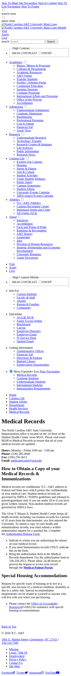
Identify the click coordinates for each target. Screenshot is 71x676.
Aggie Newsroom (27, 257)
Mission (14, 649)
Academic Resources (29, 72)
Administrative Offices (30, 351)
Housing (22, 165)
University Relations (29, 254)
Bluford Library (26, 361)
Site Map (14, 666)
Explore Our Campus (29, 161)
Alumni (21, 301)
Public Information (28, 151)
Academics (15, 62)
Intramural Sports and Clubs (33, 209)
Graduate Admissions (29, 113)
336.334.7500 (10, 642)
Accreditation (25, 103)
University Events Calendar (33, 192)
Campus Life (17, 158)
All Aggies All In (27, 213)
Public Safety (25, 182)
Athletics (14, 199)
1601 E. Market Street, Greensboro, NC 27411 (29, 639)
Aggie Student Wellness (31, 178)
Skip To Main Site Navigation (19, 3)
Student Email (25, 341)
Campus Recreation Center (33, 206)
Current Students (27, 294)
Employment (16, 656)
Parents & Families (28, 304)
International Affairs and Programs (37, 96)
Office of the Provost (29, 99)
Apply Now (24, 130)
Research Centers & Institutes (34, 144)
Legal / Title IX (18, 652)
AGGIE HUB (25, 317)
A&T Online (24, 75)
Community (24, 307)
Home (12, 395)
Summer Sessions (27, 89)
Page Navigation (50, 371)
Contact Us (16, 662)
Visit (4, 31)
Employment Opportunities (33, 364)
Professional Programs (30, 120)
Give (4, 37)
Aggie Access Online (29, 321)
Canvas (21, 327)
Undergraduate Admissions (33, 110)
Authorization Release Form (23, 534)
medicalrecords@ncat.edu (26, 460)
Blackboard (23, 324)
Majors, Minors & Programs (33, 65)
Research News (26, 154)
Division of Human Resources (35, 244)
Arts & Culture (25, 172)
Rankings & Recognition (31, 230)
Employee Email (27, 334)
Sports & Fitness (26, 168)
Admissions (16, 106)
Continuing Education (30, 86)
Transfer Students (27, 79)
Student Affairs (26, 189)
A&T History (25, 234)
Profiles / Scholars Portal (31, 82)
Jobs (19, 240)
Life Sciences (25, 147)
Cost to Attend (25, 123)
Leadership (23, 237)
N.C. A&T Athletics (29, 203)
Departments (16, 405)
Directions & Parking (29, 358)
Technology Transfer (29, 141)
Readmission (24, 117)
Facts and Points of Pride (31, 227)
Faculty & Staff (26, 297)
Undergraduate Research (31, 137)
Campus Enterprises (29, 185)
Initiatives (22, 220)
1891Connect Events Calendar (35, 195)
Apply (5, 34)
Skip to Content (47, 3)
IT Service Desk (26, 338)
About (13, 217)
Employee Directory (29, 331)
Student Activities (27, 175)
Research (14, 134)
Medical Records (19, 411)
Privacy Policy (18, 659)
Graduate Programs (28, 92)
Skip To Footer (30, 6)
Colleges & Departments (31, 69)
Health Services (18, 408)
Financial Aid (25, 127)
